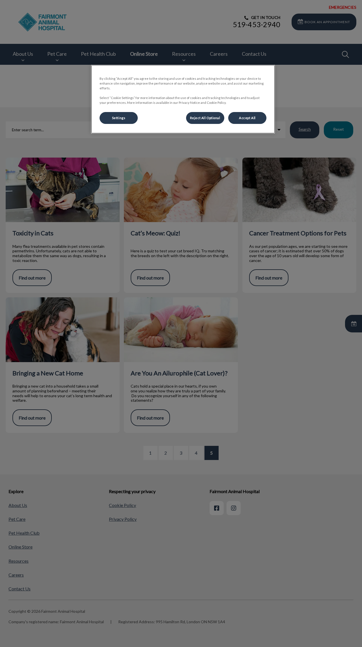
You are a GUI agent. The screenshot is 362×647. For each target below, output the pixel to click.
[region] (183, 99)
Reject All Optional (205, 118)
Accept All (247, 118)
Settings (119, 118)
